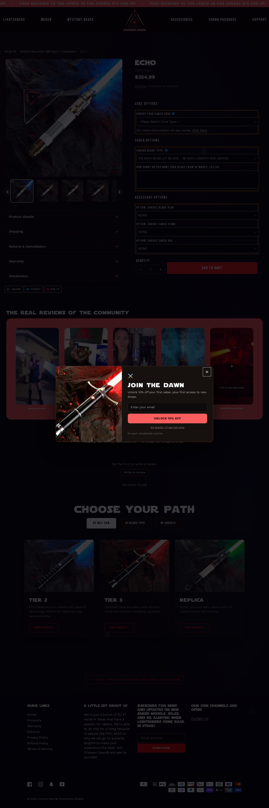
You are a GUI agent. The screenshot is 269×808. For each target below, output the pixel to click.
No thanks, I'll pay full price (168, 427)
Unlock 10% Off (167, 418)
